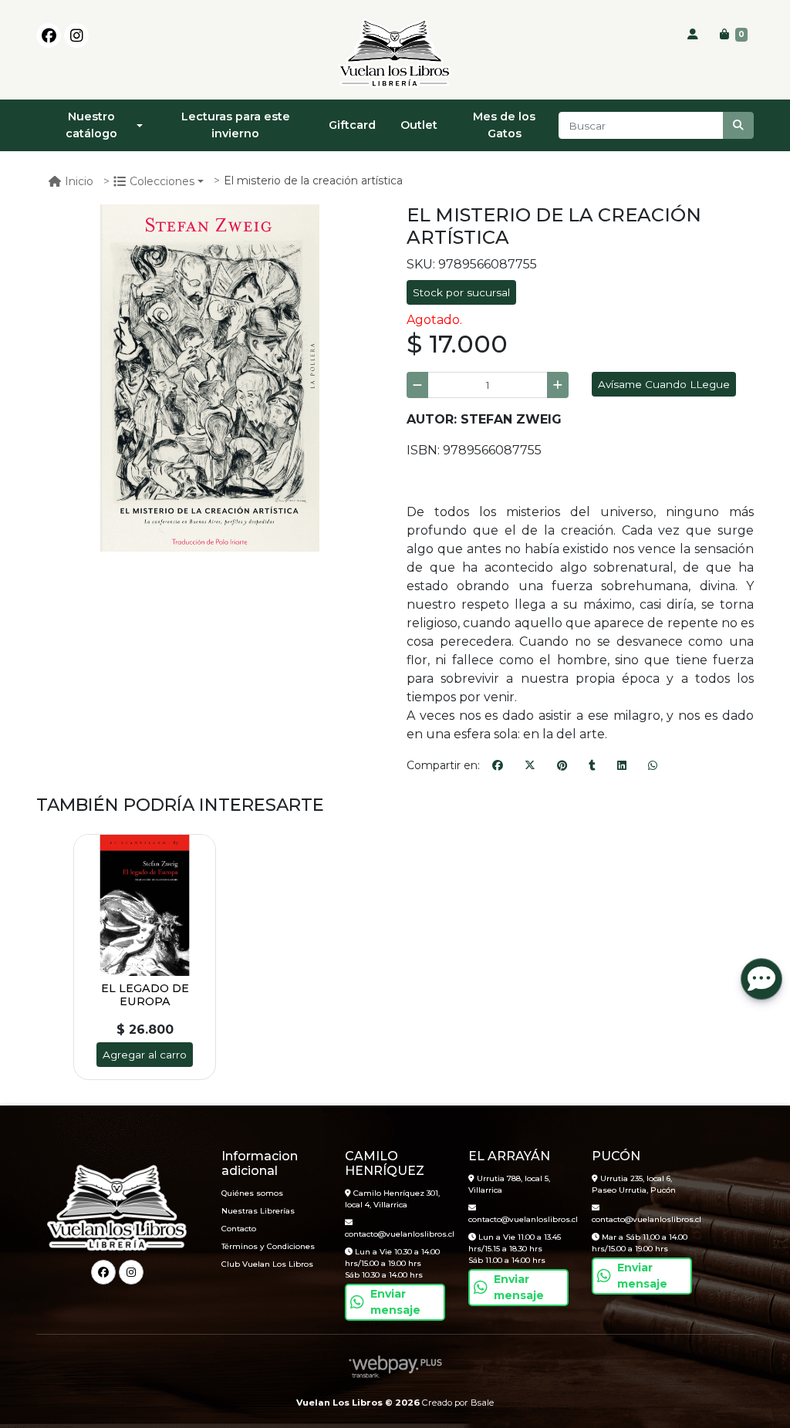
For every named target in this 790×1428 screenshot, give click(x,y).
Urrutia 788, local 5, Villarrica (509, 1184)
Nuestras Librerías (258, 1211)
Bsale (482, 1402)
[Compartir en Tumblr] (592, 766)
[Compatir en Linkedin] (622, 766)
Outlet (418, 125)
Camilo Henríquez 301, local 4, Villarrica (392, 1199)
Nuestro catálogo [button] (91, 125)
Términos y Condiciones (268, 1246)
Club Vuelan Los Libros (267, 1264)
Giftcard (352, 125)
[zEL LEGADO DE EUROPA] (144, 905)
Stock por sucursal (461, 292)
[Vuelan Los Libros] (395, 54)
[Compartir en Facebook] (497, 766)
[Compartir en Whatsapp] (653, 766)
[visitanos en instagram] (76, 35)
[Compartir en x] (530, 766)
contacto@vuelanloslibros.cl (395, 1234)
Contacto (238, 1229)
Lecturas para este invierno (235, 125)
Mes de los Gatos (504, 125)
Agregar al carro (145, 1054)
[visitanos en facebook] (48, 35)
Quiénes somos (252, 1193)
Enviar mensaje (395, 1302)
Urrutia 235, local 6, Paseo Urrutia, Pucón (634, 1184)
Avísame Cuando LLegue (664, 384)
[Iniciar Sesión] (692, 35)
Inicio (79, 181)
